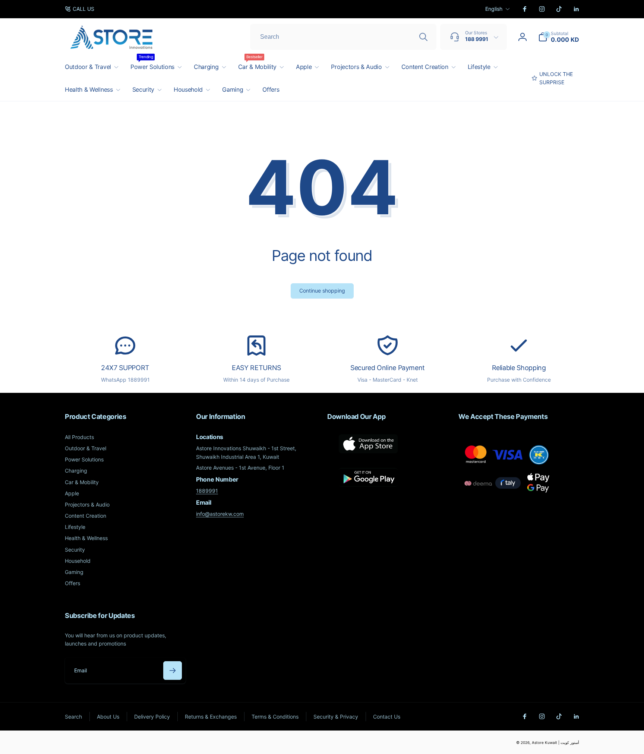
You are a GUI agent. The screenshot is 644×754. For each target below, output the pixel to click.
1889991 (207, 491)
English (493, 9)
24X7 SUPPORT (125, 368)
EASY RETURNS (256, 368)
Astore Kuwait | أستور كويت (555, 742)
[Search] (423, 36)
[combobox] (343, 37)
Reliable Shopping (519, 368)
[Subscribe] (172, 670)
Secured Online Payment (387, 368)
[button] (558, 36)
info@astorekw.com (220, 514)
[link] (79, 9)
